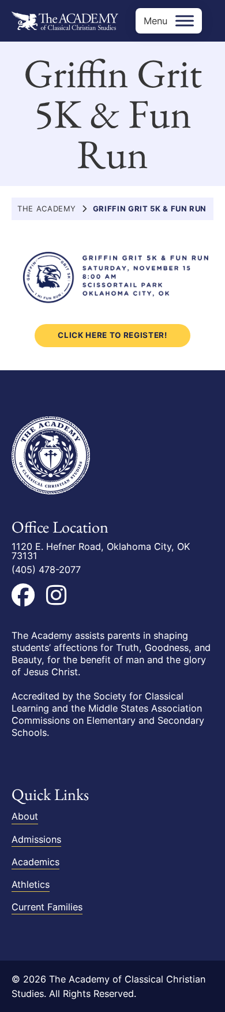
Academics (35, 862)
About (25, 816)
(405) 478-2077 (46, 569)
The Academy (46, 208)
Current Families (47, 907)
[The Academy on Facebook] (23, 595)
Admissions (36, 839)
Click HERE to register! (112, 335)
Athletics (31, 884)
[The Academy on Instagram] (56, 595)
